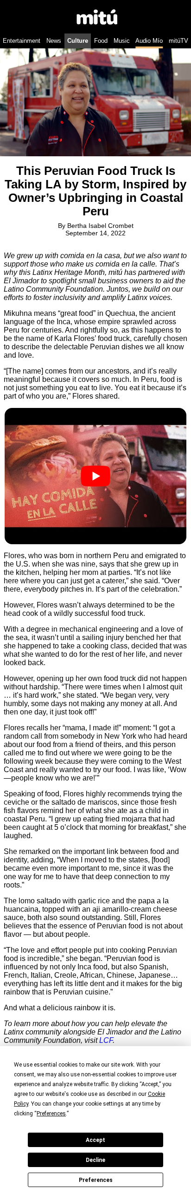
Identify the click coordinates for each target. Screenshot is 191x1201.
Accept (95, 1140)
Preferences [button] (51, 1113)
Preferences (96, 1180)
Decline (95, 1160)
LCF (106, 1040)
